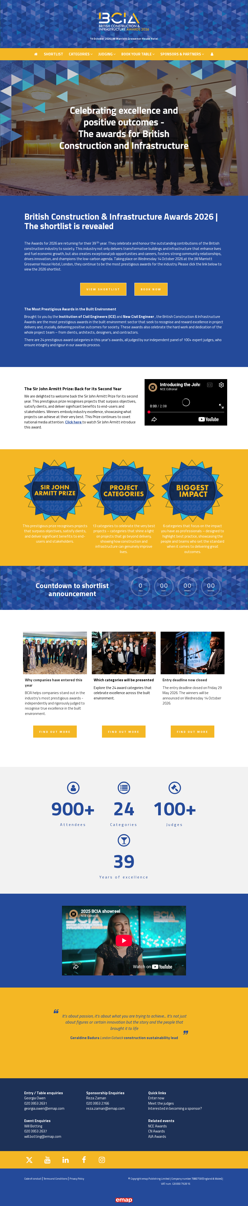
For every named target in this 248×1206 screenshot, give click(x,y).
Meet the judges (161, 1103)
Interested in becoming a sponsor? (175, 1108)
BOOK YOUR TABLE (136, 6)
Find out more (55, 731)
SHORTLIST (53, 6)
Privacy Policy (77, 1179)
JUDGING (105, 6)
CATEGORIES (79, 6)
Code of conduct (32, 1179)
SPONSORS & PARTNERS (181, 6)
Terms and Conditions (55, 1179)
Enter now (156, 1098)
